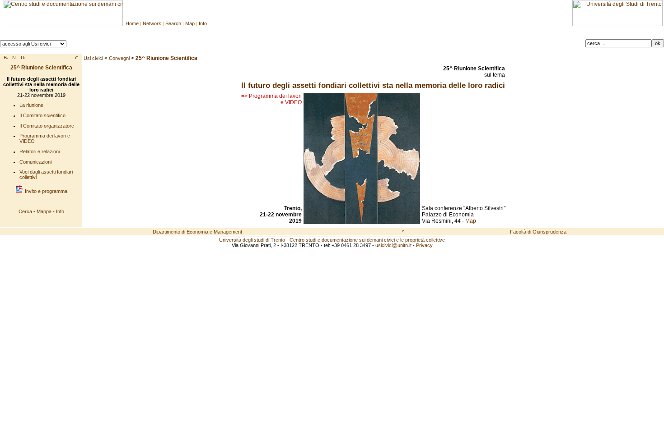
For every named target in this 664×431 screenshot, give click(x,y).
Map (190, 23)
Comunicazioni (35, 162)
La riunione (31, 105)
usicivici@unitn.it (393, 245)
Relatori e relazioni (39, 151)
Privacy (424, 245)
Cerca (25, 211)
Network (152, 23)
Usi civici (93, 58)
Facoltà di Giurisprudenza (538, 231)
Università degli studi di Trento (252, 240)
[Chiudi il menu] (77, 57)
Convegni (119, 58)
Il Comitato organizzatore (46, 125)
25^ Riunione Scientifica (41, 67)
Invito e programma (45, 191)
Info (203, 23)
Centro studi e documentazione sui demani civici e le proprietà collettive (367, 240)
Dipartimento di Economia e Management (197, 231)
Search (173, 23)
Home (132, 23)
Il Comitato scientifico (42, 115)
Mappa (44, 211)
